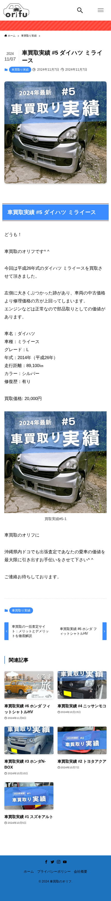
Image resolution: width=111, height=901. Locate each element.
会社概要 (80, 871)
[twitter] (52, 862)
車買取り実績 (20, 69)
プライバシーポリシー (54, 871)
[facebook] (46, 862)
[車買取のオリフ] (16, 10)
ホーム (29, 871)
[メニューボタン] (100, 10)
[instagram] (58, 862)
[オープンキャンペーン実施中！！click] (55, 26)
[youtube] (64, 862)
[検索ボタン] (80, 10)
